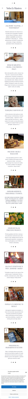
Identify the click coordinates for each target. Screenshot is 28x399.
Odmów (14, 390)
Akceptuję (14, 386)
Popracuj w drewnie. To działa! (14, 305)
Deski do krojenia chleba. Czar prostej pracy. (14, 67)
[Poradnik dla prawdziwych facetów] (14, 335)
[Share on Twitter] (13, 47)
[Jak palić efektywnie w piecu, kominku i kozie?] (14, 257)
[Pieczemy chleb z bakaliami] (14, 141)
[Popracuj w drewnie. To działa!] (14, 294)
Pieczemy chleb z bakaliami (14, 153)
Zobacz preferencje (14, 394)
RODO (10, 397)
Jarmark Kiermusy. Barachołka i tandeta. (14, 193)
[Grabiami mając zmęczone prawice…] (14, 218)
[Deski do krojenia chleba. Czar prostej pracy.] (14, 57)
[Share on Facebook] (11, 47)
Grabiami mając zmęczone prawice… (14, 229)
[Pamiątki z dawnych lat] (14, 101)
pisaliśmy (13, 200)
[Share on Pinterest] (15, 47)
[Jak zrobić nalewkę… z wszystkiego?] (14, 17)
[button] (26, 372)
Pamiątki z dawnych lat (14, 110)
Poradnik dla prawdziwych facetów (14, 347)
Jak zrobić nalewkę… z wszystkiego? (14, 27)
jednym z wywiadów (10, 36)
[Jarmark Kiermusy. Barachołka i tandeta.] (14, 181)
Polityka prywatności (15, 397)
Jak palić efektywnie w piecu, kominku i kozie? (14, 268)
